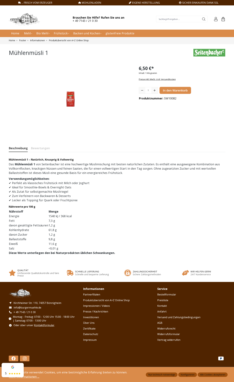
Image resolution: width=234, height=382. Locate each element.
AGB (159, 323)
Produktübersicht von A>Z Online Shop (106, 300)
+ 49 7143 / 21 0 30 (85, 21)
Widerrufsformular (168, 334)
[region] (71, 99)
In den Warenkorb (175, 90)
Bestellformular (166, 294)
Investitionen (91, 317)
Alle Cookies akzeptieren (212, 374)
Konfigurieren (188, 374)
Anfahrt (162, 311)
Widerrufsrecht (166, 328)
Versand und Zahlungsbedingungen (178, 317)
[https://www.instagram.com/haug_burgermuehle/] (24, 358)
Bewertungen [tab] (40, 148)
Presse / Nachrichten (95, 311)
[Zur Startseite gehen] (25, 19)
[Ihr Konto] (216, 19)
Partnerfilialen (91, 294)
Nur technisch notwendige (161, 374)
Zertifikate (89, 328)
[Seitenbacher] (209, 53)
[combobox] (178, 19)
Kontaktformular (44, 325)
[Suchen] (203, 19)
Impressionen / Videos (96, 306)
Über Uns (89, 323)
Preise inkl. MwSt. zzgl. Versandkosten (157, 79)
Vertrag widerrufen (168, 340)
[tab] (18, 148)
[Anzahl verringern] (142, 90)
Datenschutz (90, 334)
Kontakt (162, 306)
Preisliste (162, 300)
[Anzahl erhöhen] (154, 90)
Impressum (90, 340)
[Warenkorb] (223, 19)
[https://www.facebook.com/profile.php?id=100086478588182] (13, 358)
